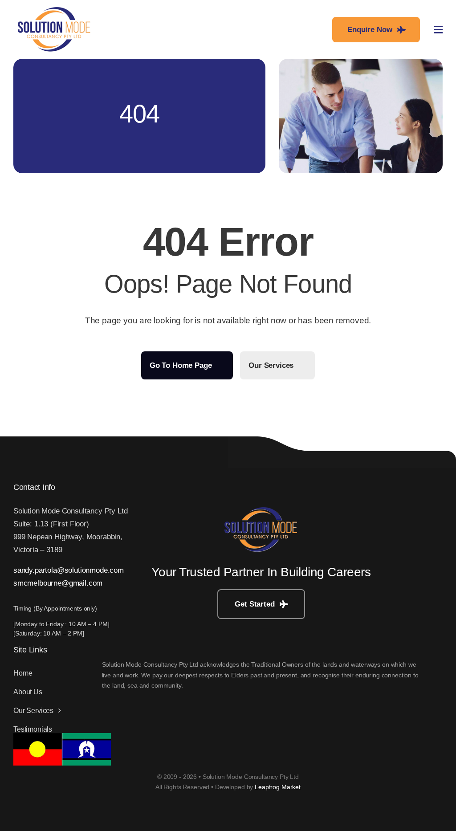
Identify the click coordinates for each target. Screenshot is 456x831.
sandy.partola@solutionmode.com (68, 570)
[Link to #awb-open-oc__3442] (438, 30)
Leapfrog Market (278, 786)
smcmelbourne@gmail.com (57, 583)
